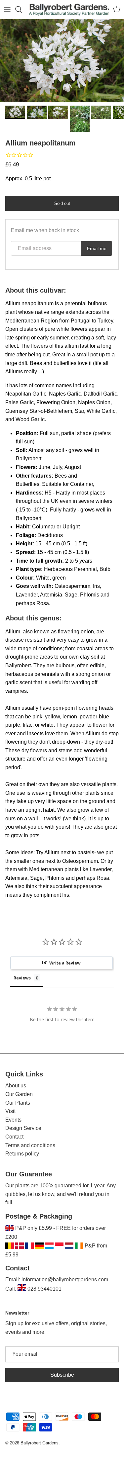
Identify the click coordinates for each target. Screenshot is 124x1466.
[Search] (22, 9)
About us (15, 1085)
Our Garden (19, 1094)
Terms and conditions (30, 1145)
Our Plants (17, 1103)
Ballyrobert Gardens (40, 1442)
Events (13, 1120)
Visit (10, 1111)
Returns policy (22, 1153)
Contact (14, 1137)
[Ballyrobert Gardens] (69, 9)
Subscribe (62, 1375)
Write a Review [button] (65, 963)
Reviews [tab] (22, 978)
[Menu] (7, 9)
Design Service (23, 1128)
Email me (96, 248)
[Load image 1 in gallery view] (62, 60)
